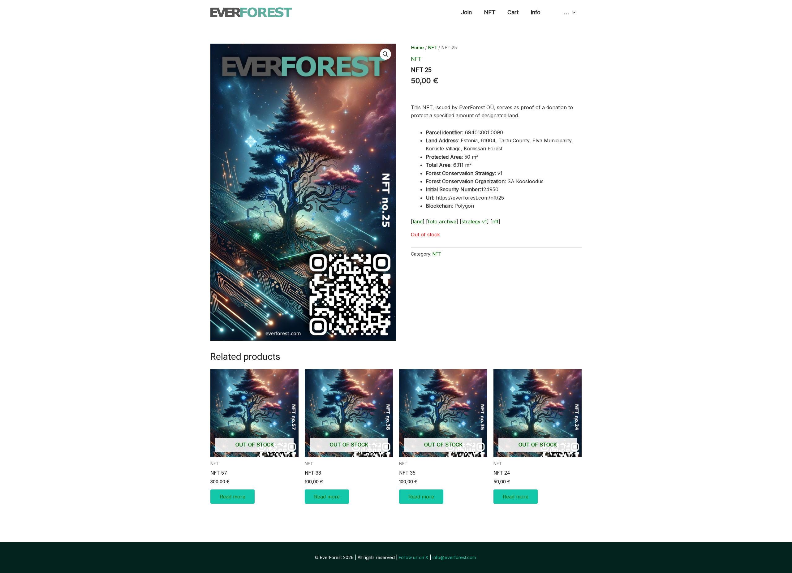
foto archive (442, 221)
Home (417, 47)
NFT (490, 12)
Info (535, 12)
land (418, 221)
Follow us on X (413, 557)
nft (495, 221)
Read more (232, 496)
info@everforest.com (455, 557)
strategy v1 (474, 221)
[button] (385, 54)
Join (466, 12)
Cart (513, 12)
